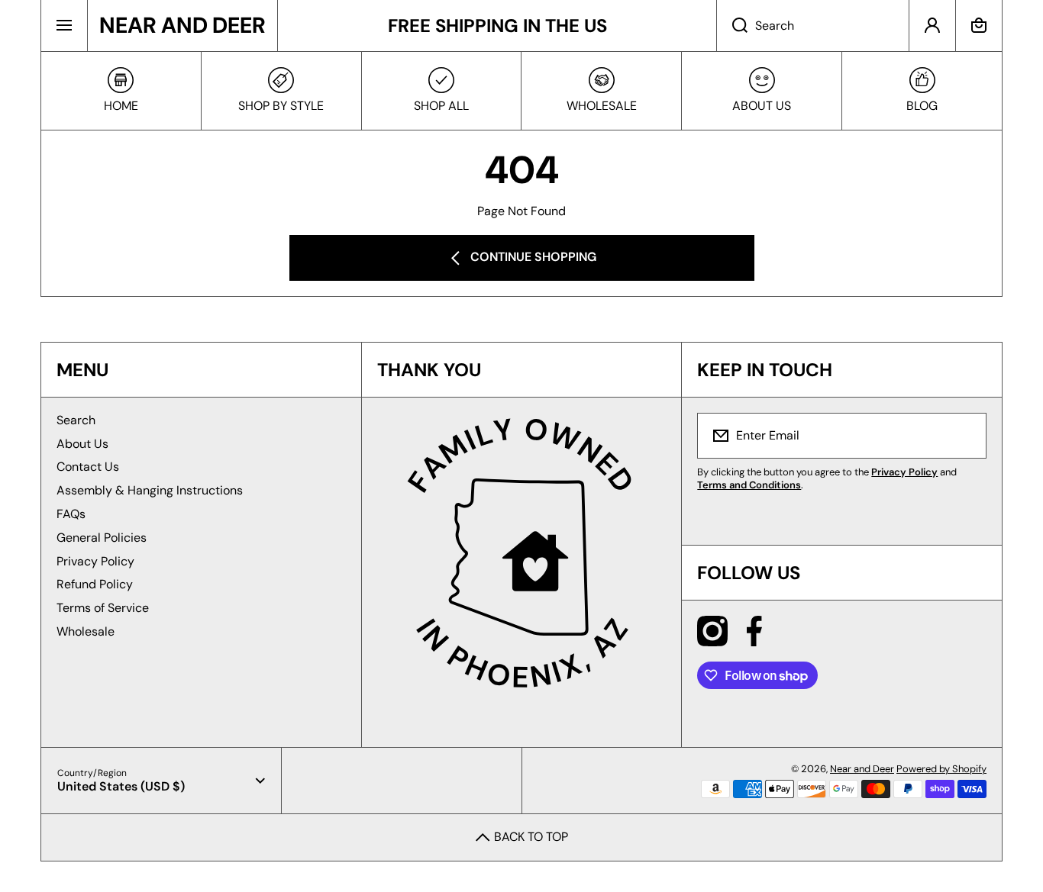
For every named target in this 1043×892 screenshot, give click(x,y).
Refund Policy (95, 584)
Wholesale (86, 631)
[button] (979, 25)
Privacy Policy (95, 561)
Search (76, 420)
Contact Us (88, 467)
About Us (82, 444)
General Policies (102, 538)
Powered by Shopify (941, 768)
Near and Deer (862, 768)
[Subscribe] (965, 436)
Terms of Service (103, 608)
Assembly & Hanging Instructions (150, 490)
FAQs (71, 514)
